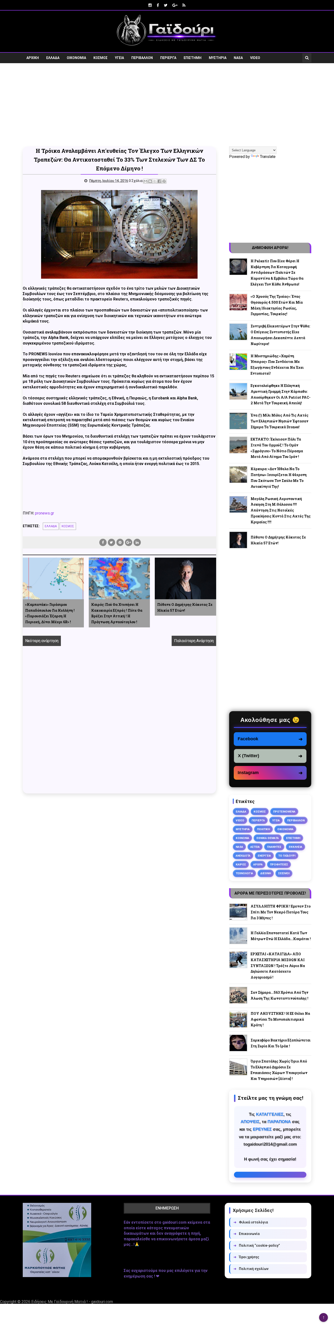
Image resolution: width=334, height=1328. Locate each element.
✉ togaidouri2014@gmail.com (270, 1175)
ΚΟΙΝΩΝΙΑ (242, 838)
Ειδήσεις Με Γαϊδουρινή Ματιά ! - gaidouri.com (72, 1301)
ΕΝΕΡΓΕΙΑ (264, 855)
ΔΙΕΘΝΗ (265, 873)
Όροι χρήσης (246, 1257)
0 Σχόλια (136, 181)
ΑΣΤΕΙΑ (255, 847)
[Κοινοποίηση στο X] (154, 181)
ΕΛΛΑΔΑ (52, 58)
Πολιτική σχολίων (251, 1269)
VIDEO (255, 58)
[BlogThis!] (150, 181)
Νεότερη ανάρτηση (41, 640)
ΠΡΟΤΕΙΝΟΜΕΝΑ (284, 811)
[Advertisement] (167, 105)
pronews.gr (44, 513)
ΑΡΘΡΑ (258, 864)
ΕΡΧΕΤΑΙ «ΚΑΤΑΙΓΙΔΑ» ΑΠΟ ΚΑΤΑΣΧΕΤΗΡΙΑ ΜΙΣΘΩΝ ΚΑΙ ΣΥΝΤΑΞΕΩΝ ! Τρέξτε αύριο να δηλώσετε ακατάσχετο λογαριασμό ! (278, 966)
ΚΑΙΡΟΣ (241, 864)
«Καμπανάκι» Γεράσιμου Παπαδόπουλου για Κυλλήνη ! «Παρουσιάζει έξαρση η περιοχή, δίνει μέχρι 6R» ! (50, 613)
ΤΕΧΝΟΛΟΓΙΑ (244, 873)
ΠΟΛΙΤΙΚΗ (263, 829)
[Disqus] (119, 725)
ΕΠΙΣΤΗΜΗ (192, 58)
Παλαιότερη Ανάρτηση (194, 640)
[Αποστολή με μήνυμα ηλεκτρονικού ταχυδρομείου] (145, 181)
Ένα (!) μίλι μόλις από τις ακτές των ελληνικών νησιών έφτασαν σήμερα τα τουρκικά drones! (279, 421)
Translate (268, 156)
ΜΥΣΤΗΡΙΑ (217, 58)
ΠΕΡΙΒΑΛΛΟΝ (142, 58)
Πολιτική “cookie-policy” (257, 1245)
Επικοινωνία (247, 1234)
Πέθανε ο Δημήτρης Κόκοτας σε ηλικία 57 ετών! (184, 607)
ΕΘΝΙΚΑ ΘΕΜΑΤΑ (267, 838)
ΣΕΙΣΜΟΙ (283, 873)
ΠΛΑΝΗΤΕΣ (274, 847)
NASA (238, 58)
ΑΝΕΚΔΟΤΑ (243, 855)
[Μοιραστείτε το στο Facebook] (159, 181)
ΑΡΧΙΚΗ (32, 58)
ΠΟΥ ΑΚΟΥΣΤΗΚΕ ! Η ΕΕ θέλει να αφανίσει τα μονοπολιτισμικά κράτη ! (280, 1019)
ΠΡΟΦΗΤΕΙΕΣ (279, 864)
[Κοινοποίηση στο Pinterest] (164, 181)
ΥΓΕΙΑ (119, 58)
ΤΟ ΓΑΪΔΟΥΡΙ (286, 855)
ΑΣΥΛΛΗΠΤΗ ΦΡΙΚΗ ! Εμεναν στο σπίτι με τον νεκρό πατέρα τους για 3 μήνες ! (281, 912)
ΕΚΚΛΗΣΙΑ (295, 847)
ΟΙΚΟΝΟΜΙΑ (76, 58)
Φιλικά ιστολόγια (251, 1222)
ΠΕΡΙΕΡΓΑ (168, 58)
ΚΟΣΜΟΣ (100, 58)
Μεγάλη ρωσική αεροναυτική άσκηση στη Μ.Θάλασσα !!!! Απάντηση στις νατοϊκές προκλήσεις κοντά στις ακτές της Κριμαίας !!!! (281, 510)
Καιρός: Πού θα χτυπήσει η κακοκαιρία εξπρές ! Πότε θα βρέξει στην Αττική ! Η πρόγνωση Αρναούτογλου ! (116, 613)
